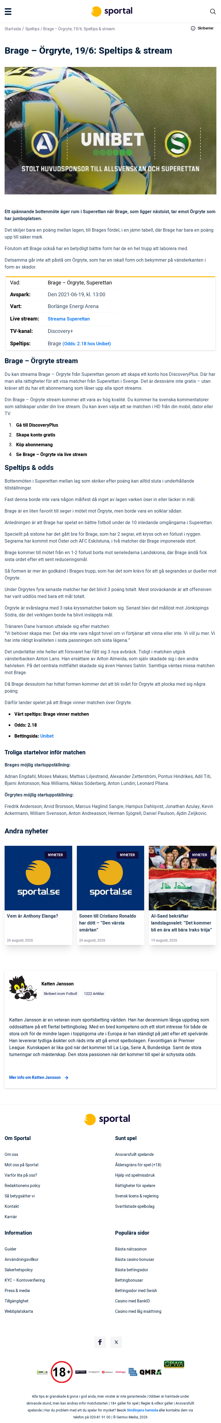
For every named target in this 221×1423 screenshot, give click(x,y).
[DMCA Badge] (42, 1372)
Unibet (47, 736)
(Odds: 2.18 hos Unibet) (86, 343)
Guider (10, 1249)
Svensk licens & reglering (137, 1196)
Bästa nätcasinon (131, 1249)
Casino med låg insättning (138, 1312)
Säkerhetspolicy (19, 1270)
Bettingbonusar (129, 1280)
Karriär (11, 1217)
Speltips (32, 29)
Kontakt (12, 1207)
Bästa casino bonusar (134, 1260)
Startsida (13, 29)
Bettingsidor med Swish (136, 1291)
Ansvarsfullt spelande (134, 1155)
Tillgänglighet (16, 1301)
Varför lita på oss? (21, 1175)
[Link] (38, 878)
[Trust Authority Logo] (80, 1372)
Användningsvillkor (22, 1260)
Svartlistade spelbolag (135, 1207)
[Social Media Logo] (100, 1342)
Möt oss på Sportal (21, 1165)
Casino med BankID (132, 1301)
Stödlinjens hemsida (142, 1410)
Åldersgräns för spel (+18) (138, 1165)
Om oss (11, 1155)
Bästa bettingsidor (131, 1270)
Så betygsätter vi (20, 1196)
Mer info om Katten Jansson (35, 1078)
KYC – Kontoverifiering (25, 1280)
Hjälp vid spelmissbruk (135, 1175)
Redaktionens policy (22, 1186)
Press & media (17, 1291)
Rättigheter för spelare (135, 1186)
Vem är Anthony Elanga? (32, 916)
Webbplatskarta (19, 1312)
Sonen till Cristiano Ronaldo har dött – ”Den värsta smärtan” (107, 923)
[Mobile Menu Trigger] (9, 11)
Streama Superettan (69, 319)
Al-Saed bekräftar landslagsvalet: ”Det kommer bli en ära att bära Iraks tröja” (181, 923)
